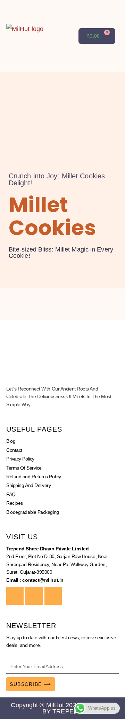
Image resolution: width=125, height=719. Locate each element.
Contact (14, 450)
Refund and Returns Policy (33, 476)
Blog (10, 441)
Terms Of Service (24, 468)
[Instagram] (34, 596)
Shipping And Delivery (28, 485)
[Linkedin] (53, 596)
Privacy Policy (20, 459)
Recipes (14, 503)
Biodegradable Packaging (32, 512)
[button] (73, 36)
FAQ (11, 494)
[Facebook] (15, 596)
